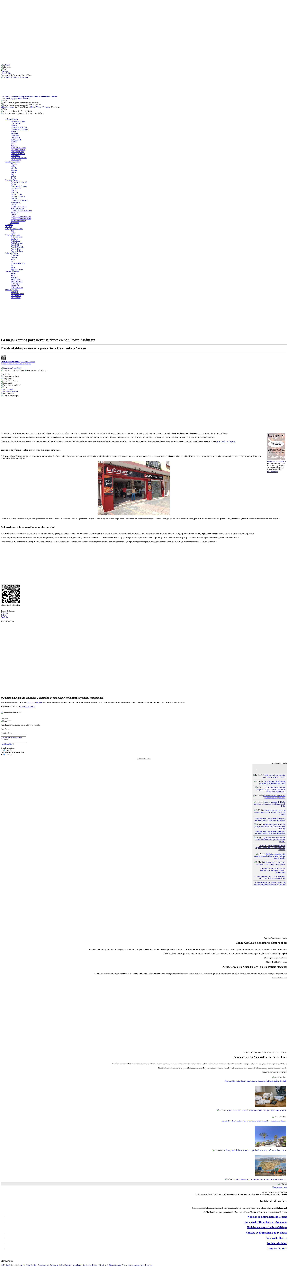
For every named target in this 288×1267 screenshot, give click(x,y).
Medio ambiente (16, 281)
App (12, 99)
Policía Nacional (16, 243)
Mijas (13, 144)
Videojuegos (15, 284)
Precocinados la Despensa (276, 462)
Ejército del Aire (16, 249)
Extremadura (15, 202)
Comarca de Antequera (19, 127)
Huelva (13, 172)
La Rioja (14, 215)
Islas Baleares (15, 188)
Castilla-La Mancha (18, 196)
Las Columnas (16, 296)
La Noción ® (5, 1265)
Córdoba (14, 168)
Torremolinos (15, 156)
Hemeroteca (55, 107)
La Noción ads (272, 472)
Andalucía (9, 162)
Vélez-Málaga (16, 160)
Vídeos (38, 107)
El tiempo (4, 613)
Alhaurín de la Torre (18, 121)
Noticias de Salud (277, 1243)
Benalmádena (15, 123)
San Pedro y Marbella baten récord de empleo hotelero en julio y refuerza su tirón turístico (269, 856)
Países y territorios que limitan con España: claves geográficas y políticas (270, 863)
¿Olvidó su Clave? (7, 744)
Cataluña (14, 198)
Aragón (13, 184)
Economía (9, 225)
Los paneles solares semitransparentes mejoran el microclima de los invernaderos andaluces (270, 848)
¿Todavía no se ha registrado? (11, 737)
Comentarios (16, 368)
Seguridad (9, 235)
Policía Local (15, 241)
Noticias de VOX (277, 1248)
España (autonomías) (18, 221)
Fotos (33, 107)
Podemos (14, 257)
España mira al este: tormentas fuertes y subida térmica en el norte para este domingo (269, 812)
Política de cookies (114, 1265)
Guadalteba (15, 135)
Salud (13, 275)
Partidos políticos (17, 269)
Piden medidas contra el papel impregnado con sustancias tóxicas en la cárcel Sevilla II (270, 819)
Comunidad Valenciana (19, 200)
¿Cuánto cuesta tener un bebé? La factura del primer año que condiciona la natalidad (270, 840)
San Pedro (4, 617)
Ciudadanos (15, 255)
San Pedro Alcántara (22, 107)
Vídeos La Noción (7, 107)
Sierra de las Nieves (18, 154)
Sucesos (14, 273)
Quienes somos (43, 1265)
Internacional (14, 223)
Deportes (8, 227)
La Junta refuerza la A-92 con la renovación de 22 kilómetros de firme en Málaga (269, 877)
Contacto (68, 1265)
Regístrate (4, 71)
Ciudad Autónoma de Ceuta (21, 217)
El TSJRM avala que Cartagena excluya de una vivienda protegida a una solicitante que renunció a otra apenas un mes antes (269, 884)
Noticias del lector (17, 294)
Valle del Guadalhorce (19, 158)
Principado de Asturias (19, 186)
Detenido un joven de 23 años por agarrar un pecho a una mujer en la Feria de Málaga (269, 827)
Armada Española (17, 247)
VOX (13, 259)
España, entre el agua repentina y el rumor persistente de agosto (274, 776)
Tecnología (15, 286)
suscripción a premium (27, 706)
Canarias (14, 190)
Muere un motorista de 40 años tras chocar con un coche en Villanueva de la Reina (269, 804)
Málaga (8, 119)
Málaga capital (16, 139)
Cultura (13, 233)
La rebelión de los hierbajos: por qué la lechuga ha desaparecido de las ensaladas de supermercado (270, 790)
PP (12, 265)
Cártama (14, 125)
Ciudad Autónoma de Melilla (21, 219)
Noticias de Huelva (276, 1237)
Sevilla (13, 178)
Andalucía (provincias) (19, 182)
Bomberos (14, 239)
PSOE (13, 267)
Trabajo (3, 615)
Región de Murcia (17, 208)
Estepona (14, 131)
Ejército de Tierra (17, 251)
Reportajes (14, 292)
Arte (12, 231)
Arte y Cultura (10, 229)
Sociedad (8, 271)
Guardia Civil (15, 245)
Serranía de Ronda (17, 152)
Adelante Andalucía (18, 263)
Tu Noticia (46, 107)
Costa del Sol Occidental (19, 129)
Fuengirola (14, 133)
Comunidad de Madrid (19, 206)
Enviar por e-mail (7, 389)
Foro (8, 99)
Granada (14, 170)
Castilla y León (16, 194)
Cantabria (14, 192)
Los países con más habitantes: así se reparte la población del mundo (272, 782)
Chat (3, 99)
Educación (14, 277)
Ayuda (22, 1265)
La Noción (5, 97)
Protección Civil (16, 237)
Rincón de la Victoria (18, 148)
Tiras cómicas (15, 298)
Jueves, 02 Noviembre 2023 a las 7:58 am (16, 364)
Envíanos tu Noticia (57, 1265)
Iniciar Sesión (6, 73)
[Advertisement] (68, 16)
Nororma (14, 146)
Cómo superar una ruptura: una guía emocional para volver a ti (274, 797)
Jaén (12, 174)
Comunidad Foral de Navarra (21, 210)
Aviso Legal (77, 1265)
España (8, 180)
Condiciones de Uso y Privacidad (94, 1265)
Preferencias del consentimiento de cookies (137, 1265)
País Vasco (14, 212)
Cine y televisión (17, 288)
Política (8, 253)
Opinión (8, 290)
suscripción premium (34, 702)
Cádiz (13, 166)
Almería (14, 164)
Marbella (14, 141)
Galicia (13, 204)
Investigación (15, 279)
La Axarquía (15, 137)
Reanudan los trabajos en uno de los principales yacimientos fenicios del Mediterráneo (272, 870)
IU (12, 261)
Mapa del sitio (31, 1265)
